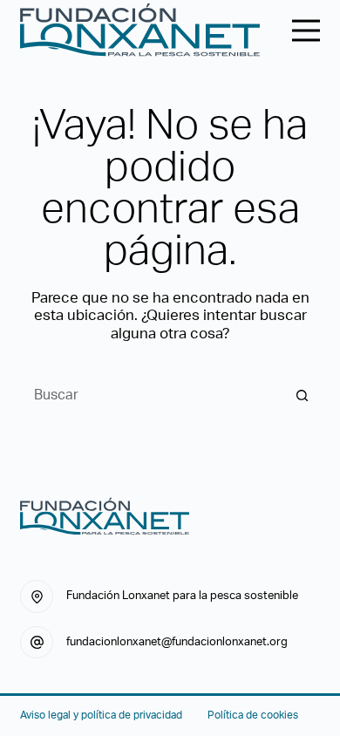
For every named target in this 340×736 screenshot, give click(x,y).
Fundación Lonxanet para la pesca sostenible (182, 596)
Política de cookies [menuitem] (252, 715)
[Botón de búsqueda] (302, 395)
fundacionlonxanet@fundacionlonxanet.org (177, 642)
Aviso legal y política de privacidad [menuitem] (101, 715)
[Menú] (306, 30)
